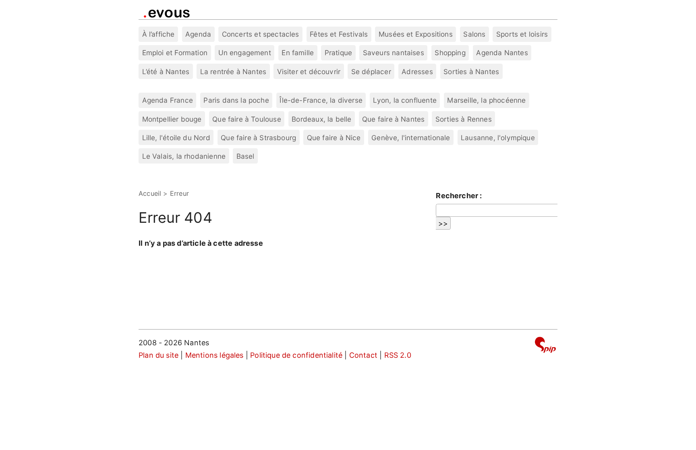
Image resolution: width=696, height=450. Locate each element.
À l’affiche (158, 34)
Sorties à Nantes (471, 71)
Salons (474, 34)
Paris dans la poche (236, 100)
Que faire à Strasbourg (258, 137)
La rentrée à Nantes (233, 71)
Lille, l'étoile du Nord (176, 137)
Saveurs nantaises (393, 52)
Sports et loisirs (522, 34)
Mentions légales (214, 355)
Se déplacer (371, 71)
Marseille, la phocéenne (486, 100)
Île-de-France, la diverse (321, 100)
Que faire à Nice (334, 137)
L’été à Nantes (166, 71)
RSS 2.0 (397, 355)
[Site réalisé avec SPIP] (545, 346)
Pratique (338, 52)
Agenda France (167, 100)
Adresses (417, 71)
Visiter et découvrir (309, 71)
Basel (245, 156)
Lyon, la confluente (404, 100)
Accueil (150, 193)
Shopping (450, 52)
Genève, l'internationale (410, 137)
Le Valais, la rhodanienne (184, 156)
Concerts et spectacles (260, 34)
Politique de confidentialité (296, 355)
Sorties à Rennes (463, 119)
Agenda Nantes (502, 52)
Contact (363, 355)
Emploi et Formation (174, 52)
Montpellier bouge (172, 119)
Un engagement (244, 52)
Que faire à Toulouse (246, 119)
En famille (298, 52)
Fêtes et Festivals (339, 34)
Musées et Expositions (416, 34)
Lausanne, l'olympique (498, 137)
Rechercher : (459, 195)
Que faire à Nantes (393, 119)
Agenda (198, 34)
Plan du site (158, 355)
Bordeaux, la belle (321, 119)
